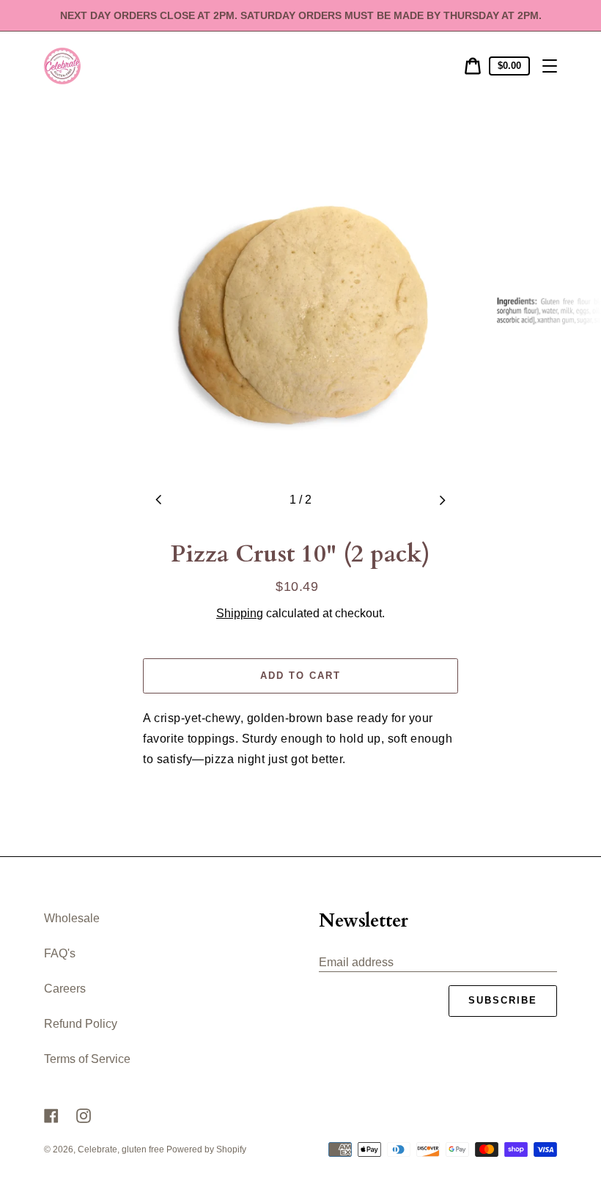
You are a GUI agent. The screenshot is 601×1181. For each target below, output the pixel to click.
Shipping (239, 613)
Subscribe (502, 1000)
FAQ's (59, 953)
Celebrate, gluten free (122, 1149)
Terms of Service (87, 1059)
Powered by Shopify (206, 1149)
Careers (65, 988)
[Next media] (442, 500)
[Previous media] (159, 500)
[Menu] (550, 66)
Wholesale (72, 918)
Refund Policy (80, 1024)
